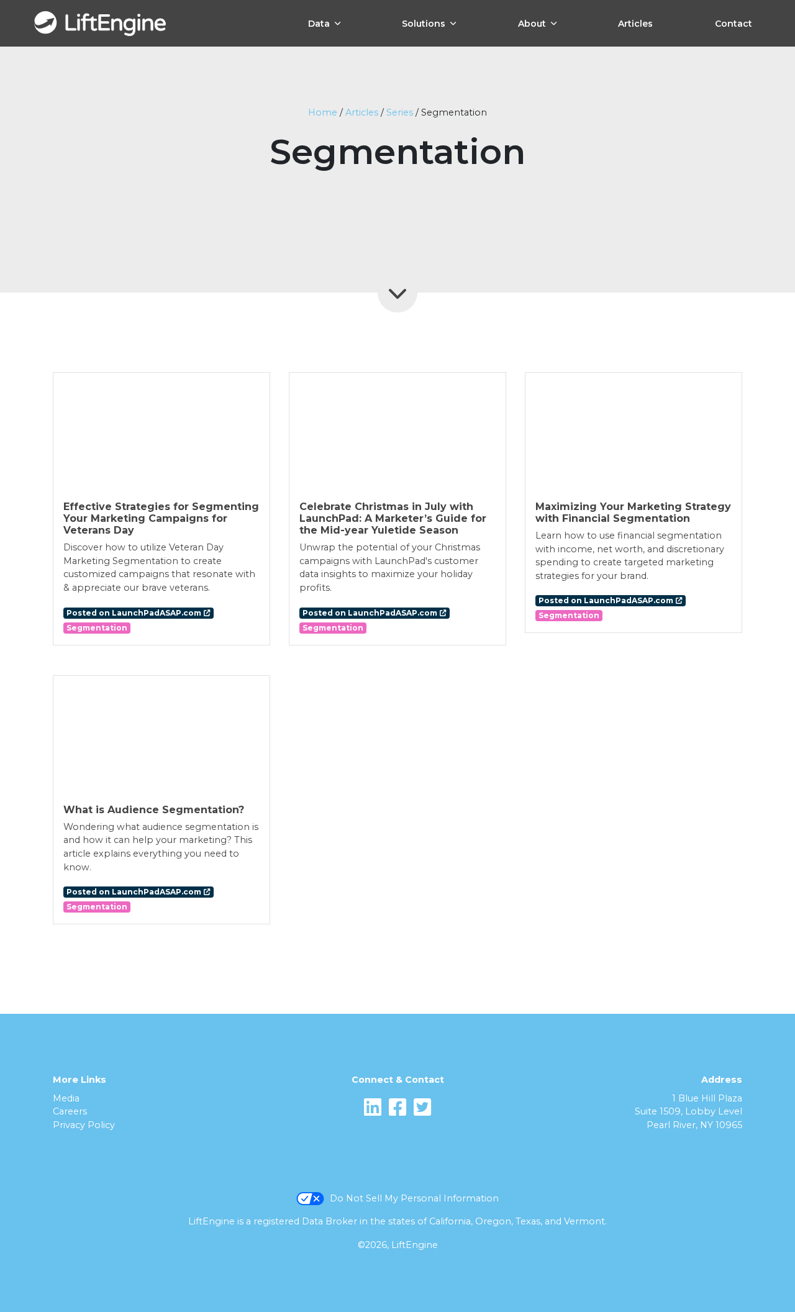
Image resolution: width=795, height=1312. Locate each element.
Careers (70, 1111)
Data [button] (319, 23)
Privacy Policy (84, 1125)
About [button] (532, 23)
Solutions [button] (423, 23)
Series (399, 112)
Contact (733, 23)
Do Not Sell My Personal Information (414, 1198)
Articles (635, 23)
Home (322, 112)
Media (66, 1098)
